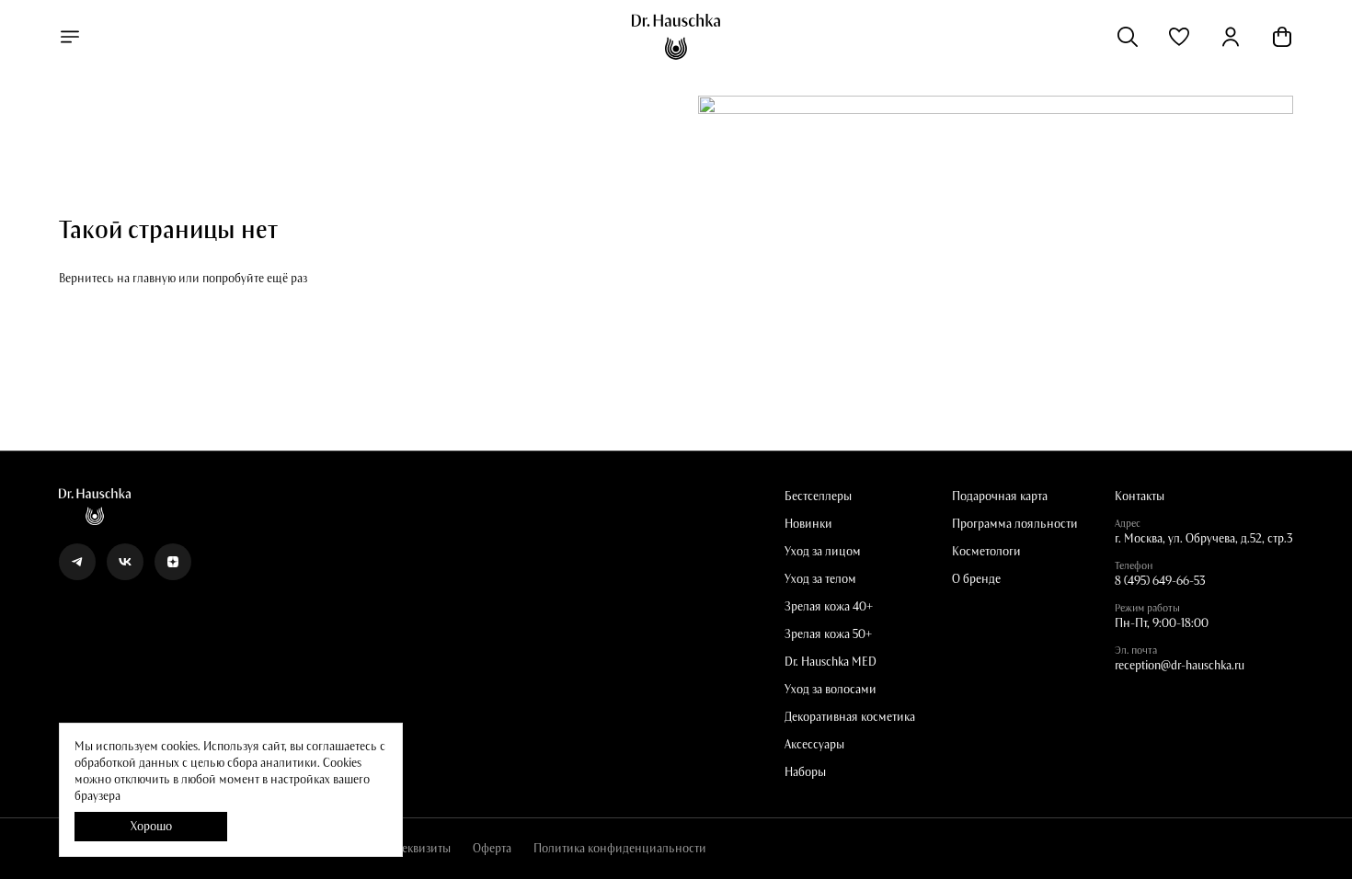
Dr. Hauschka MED (831, 662)
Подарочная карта (1000, 496)
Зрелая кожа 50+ (828, 634)
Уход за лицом (823, 551)
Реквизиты (423, 848)
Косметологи (986, 551)
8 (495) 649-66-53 (1160, 581)
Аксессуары (814, 744)
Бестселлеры (818, 496)
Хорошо (151, 826)
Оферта (492, 848)
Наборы (805, 772)
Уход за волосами (831, 689)
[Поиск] (1128, 37)
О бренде (976, 579)
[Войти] (1231, 37)
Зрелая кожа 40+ (829, 606)
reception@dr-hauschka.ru (1179, 665)
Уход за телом (820, 579)
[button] (1179, 37)
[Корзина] (1282, 37)
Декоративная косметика (850, 717)
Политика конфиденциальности (619, 848)
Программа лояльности (1015, 524)
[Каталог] (70, 37)
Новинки (808, 524)
